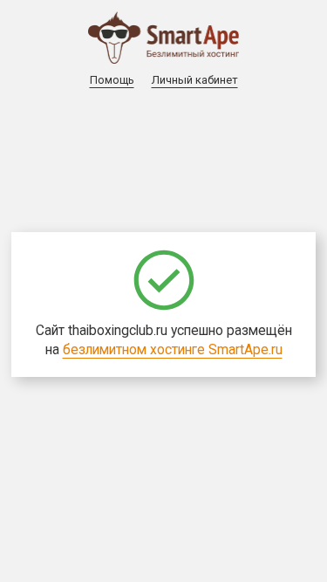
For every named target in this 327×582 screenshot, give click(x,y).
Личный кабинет (195, 79)
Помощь (112, 79)
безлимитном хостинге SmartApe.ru (173, 350)
